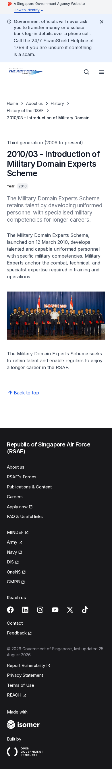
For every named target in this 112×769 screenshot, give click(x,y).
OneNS (14, 572)
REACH (14, 695)
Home (12, 103)
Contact (15, 623)
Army (12, 542)
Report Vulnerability (26, 665)
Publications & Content (29, 487)
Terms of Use (20, 685)
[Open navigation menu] (102, 72)
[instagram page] (40, 609)
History (57, 103)
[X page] (70, 609)
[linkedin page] (25, 609)
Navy (12, 552)
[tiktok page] (85, 609)
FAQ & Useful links (25, 516)
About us (34, 103)
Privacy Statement (25, 675)
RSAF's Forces (21, 477)
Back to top (26, 393)
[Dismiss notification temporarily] (102, 22)
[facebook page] (10, 609)
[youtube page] (55, 609)
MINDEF (15, 532)
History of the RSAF (25, 110)
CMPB (13, 581)
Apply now (17, 506)
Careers (15, 496)
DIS (10, 562)
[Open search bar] (87, 72)
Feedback (17, 633)
